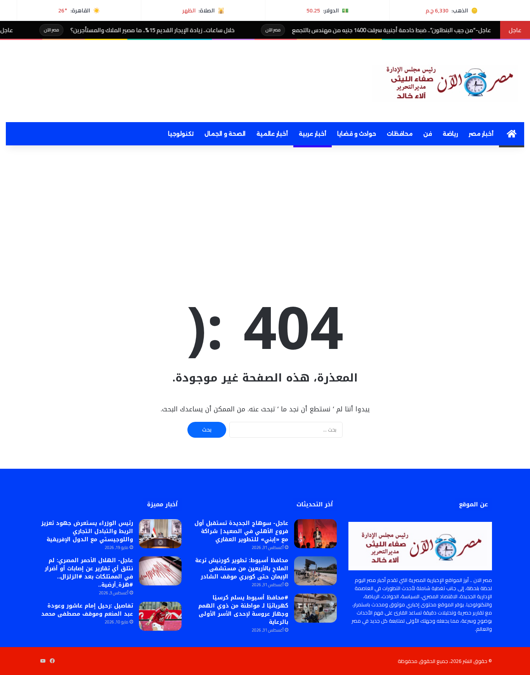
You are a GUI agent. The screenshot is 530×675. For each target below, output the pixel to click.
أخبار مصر (481, 133)
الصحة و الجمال (225, 133)
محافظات (399, 133)
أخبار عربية (312, 133)
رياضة (450, 133)
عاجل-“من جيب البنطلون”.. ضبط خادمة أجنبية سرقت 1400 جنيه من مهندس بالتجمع (412, 30)
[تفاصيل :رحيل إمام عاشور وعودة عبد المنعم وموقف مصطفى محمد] (160, 616)
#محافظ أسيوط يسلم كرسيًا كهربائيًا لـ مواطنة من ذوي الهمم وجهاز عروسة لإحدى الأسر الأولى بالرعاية (243, 609)
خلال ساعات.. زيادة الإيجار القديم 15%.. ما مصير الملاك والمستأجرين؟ (173, 30)
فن (427, 133)
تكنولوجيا (181, 133)
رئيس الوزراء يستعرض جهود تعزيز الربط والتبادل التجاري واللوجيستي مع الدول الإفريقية (87, 531)
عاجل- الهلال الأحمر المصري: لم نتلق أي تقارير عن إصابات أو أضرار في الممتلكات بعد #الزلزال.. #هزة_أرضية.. (89, 572)
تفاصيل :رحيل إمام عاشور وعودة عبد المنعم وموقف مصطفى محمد (87, 610)
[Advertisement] (265, 211)
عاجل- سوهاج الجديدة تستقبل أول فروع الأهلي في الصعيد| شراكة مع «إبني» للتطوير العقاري (241, 531)
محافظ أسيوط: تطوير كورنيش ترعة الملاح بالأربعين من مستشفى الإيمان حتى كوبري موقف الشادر (241, 568)
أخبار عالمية (272, 133)
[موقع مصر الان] (448, 81)
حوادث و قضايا (356, 133)
